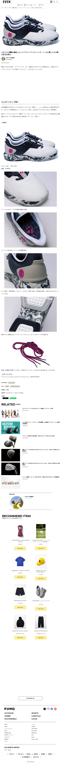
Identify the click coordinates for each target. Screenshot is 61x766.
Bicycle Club (34, 730)
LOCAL (34, 719)
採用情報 (43, 754)
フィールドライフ (8, 728)
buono (33, 737)
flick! (32, 735)
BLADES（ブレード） (9, 735)
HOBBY (7, 716)
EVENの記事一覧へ (30, 698)
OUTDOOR (9, 713)
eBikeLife (6, 739)
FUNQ (5, 724)
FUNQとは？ (12, 754)
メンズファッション (15, 386)
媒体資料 (36, 754)
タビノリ (6, 741)
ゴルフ (7, 386)
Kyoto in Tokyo (35, 739)
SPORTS (35, 713)
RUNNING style (7, 732)
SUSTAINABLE (10, 719)
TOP (2, 7)
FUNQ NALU (34, 732)
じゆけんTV (7, 737)
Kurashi (9, 750)
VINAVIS (33, 726)
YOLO (5, 750)
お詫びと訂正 (36, 757)
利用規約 (50, 754)
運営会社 (29, 754)
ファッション (12, 382)
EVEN (6, 7)
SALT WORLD (34, 728)
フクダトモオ (28, 498)
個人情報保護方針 (26, 757)
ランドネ (33, 724)
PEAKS (5, 726)
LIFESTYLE (36, 716)
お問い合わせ (21, 754)
